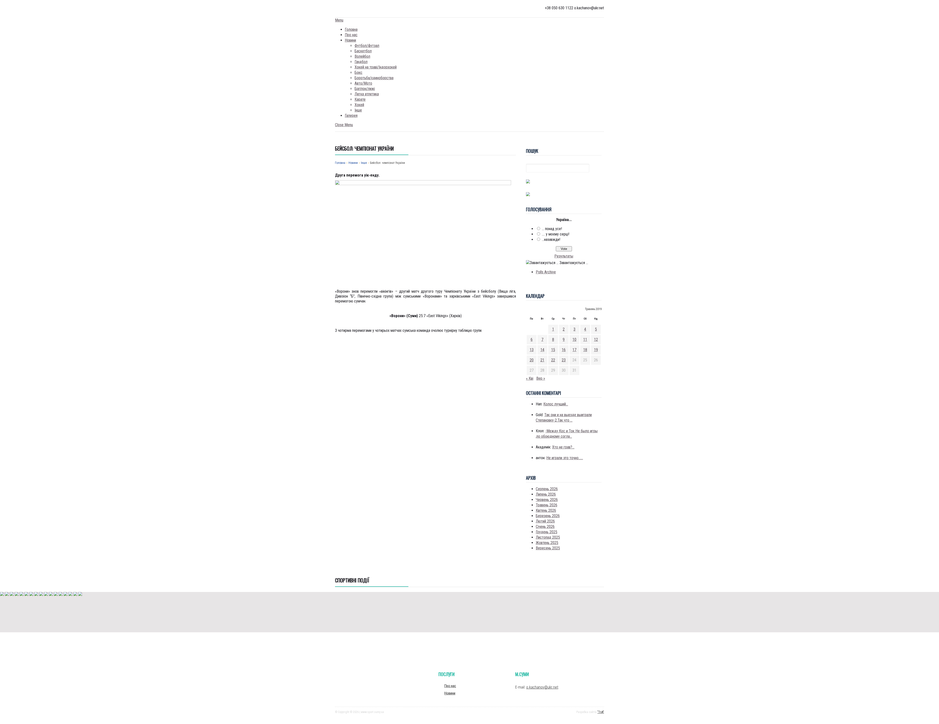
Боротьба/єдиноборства (374, 78)
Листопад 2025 (548, 537)
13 (532, 349)
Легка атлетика (367, 94)
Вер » (540, 378)
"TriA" (600, 712)
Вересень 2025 (548, 548)
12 (596, 339)
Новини (350, 40)
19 (596, 349)
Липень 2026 (546, 494)
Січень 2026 (545, 526)
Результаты (563, 256)
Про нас (351, 35)
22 (553, 360)
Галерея (351, 115)
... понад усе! (552, 228)
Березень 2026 (548, 515)
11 (585, 339)
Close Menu (344, 125)
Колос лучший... (555, 404)
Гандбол (361, 61)
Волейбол (362, 56)
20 (532, 360)
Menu (339, 20)
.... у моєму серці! (555, 234)
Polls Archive (546, 272)
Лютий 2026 (545, 521)
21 (542, 360)
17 (574, 349)
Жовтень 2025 (547, 542)
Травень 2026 (546, 505)
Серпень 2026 (547, 489)
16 (564, 349)
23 (564, 360)
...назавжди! (551, 239)
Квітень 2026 (546, 510)
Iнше (358, 110)
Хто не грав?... (563, 447)
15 (553, 349)
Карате (360, 99)
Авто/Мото (363, 83)
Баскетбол (363, 51)
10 (574, 339)
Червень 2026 (547, 499)
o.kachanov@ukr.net (542, 687)
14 (542, 349)
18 (585, 349)
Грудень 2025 (546, 532)
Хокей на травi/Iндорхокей (376, 67)
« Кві (529, 378)
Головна (351, 29)
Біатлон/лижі (365, 88)
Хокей (359, 104)
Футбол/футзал (367, 45)
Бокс (358, 72)
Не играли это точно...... (564, 458)
